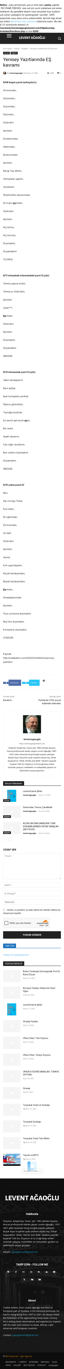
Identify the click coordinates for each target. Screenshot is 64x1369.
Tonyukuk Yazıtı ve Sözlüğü (36, 1105)
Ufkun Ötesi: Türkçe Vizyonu (36, 1055)
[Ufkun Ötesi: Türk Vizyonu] (12, 1043)
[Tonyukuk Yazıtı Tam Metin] (12, 1143)
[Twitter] (24, 1281)
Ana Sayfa (7, 48)
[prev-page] (5, 839)
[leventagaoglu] (5, 73)
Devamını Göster (31, 1171)
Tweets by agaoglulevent (16, 954)
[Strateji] (12, 1093)
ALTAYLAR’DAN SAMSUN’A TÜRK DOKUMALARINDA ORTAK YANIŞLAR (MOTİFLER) (41, 826)
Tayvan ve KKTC (31, 1155)
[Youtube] (40, 1281)
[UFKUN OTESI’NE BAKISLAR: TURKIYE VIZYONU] (12, 1076)
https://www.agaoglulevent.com (32, 744)
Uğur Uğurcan (26, 1356)
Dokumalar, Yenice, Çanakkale (37, 807)
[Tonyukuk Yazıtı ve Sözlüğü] (12, 1110)
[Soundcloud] (46, 1274)
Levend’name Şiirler (32, 791)
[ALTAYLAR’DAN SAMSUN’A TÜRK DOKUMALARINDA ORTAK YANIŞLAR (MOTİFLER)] (12, 828)
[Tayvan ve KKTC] (12, 1160)
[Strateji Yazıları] (12, 1026)
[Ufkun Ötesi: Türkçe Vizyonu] (12, 1060)
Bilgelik (25, 48)
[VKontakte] (32, 1281)
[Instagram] (31, 1274)
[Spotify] (54, 1274)
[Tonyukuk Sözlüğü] (12, 1126)
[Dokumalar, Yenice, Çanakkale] (12, 812)
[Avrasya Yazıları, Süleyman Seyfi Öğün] (12, 993)
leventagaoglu (16, 73)
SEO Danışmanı (11, 1356)
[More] (44, 683)
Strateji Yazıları (30, 1021)
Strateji (26, 1088)
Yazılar (17, 48)
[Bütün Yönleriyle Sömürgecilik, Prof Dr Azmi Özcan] (12, 976)
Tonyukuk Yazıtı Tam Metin (36, 1138)
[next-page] (10, 839)
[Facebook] (16, 1274)
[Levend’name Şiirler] (12, 796)
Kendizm (7, 700)
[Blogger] (8, 1274)
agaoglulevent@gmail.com (24, 1251)
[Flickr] (24, 1274)
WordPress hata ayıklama (23, 21)
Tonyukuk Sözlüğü (32, 1122)
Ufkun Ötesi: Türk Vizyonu (35, 1038)
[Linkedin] (39, 1274)
